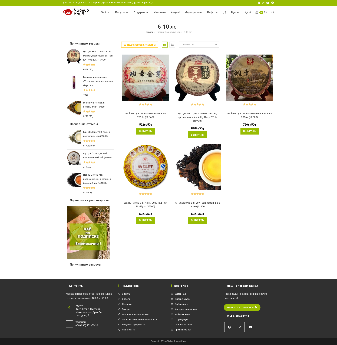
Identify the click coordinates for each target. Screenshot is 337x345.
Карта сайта (128, 329)
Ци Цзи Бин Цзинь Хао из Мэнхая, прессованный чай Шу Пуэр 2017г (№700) (197, 117)
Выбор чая (180, 294)
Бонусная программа (133, 324)
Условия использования (135, 314)
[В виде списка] (172, 45)
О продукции (182, 319)
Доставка (127, 304)
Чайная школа (182, 314)
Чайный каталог (183, 324)
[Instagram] (240, 327)
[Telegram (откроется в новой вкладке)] (272, 3)
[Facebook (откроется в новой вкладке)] (259, 3)
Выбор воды (181, 304)
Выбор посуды (182, 299)
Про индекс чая (183, 329)
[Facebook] (229, 327)
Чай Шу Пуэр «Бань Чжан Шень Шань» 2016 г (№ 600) (249, 115)
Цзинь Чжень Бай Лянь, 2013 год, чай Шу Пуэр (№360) (145, 204)
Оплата (126, 299)
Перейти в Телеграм (241, 307)
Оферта (126, 294)
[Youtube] (250, 327)
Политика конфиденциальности (139, 319)
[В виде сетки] (165, 45)
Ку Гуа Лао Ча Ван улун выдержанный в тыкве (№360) (197, 204)
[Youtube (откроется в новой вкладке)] (267, 3)
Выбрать (145, 131)
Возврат (126, 309)
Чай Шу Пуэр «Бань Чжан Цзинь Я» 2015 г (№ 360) (145, 115)
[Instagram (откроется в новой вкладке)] (263, 3)
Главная (149, 32)
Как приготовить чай (186, 309)
